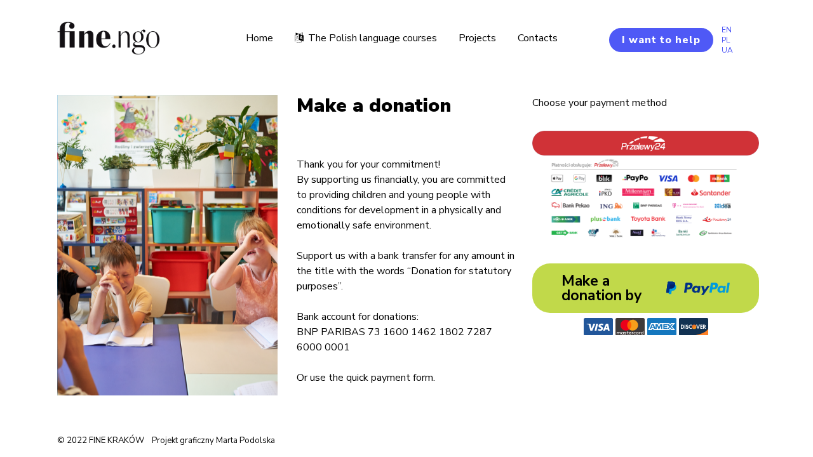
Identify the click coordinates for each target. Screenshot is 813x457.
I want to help (661, 40)
